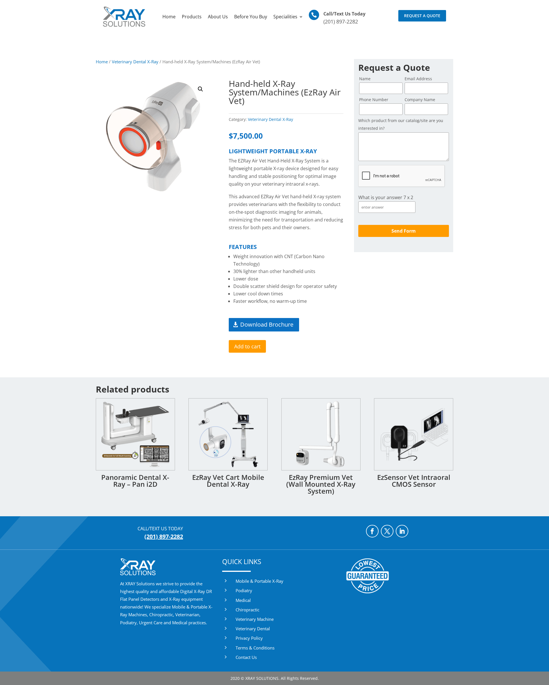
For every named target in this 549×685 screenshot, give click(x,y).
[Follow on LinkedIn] (402, 531)
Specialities (285, 16)
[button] (200, 89)
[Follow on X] (387, 531)
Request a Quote (422, 15)
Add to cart (247, 346)
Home (169, 16)
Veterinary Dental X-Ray (135, 61)
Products (192, 16)
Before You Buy (250, 16)
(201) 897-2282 (340, 21)
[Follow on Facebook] (372, 531)
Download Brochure (266, 324)
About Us (218, 16)
